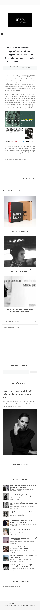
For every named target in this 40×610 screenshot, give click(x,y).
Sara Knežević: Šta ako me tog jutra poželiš (23, 504)
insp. (16, 603)
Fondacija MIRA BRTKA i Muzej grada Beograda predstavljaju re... (20, 310)
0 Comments (27, 67)
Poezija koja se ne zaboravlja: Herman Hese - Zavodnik (21, 565)
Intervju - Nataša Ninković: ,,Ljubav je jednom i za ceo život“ (18, 394)
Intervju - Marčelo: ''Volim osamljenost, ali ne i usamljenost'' (23, 495)
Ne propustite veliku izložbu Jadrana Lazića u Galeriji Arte (20, 230)
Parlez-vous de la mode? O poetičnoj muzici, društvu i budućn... (20, 270)
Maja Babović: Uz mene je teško (21, 512)
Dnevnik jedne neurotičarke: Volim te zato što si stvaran (22, 521)
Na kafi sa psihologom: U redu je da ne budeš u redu (23, 556)
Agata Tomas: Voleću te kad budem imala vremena (21, 530)
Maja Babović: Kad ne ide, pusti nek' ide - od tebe (23, 539)
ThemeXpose (16, 605)
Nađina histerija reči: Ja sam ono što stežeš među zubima (22, 548)
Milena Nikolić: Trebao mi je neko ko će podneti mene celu (23, 486)
